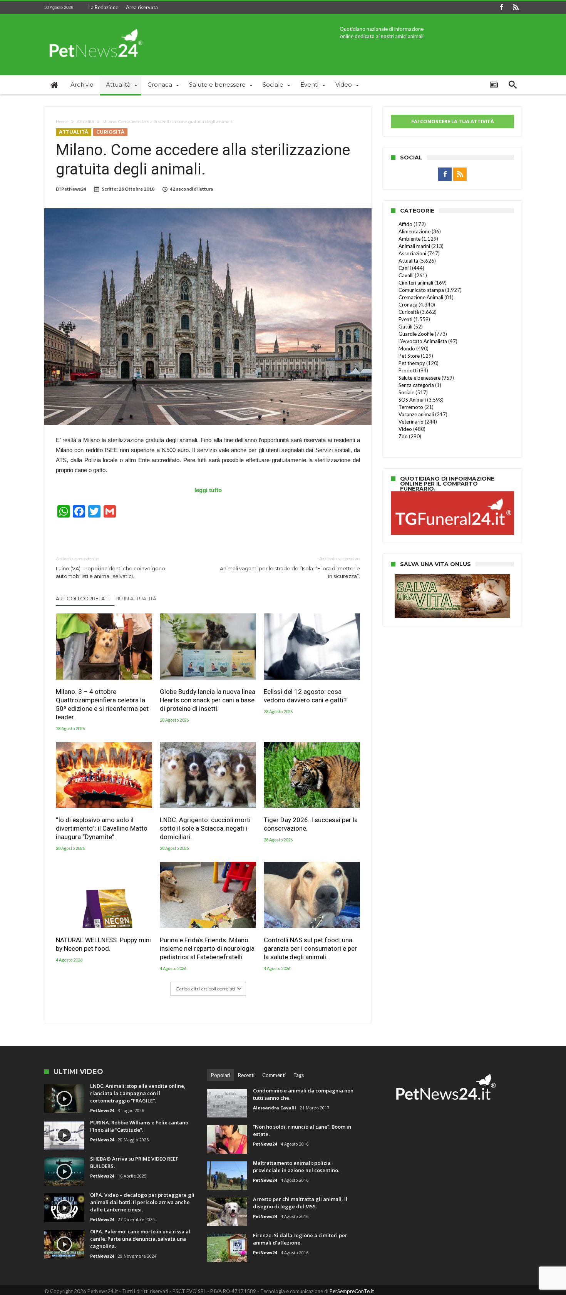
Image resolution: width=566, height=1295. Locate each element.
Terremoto (411, 407)
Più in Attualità (135, 598)
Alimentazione (414, 231)
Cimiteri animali (416, 283)
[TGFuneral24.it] (452, 492)
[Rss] (515, 7)
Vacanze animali (416, 414)
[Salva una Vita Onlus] (452, 578)
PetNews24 (73, 189)
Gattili (405, 326)
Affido (405, 224)
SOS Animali (412, 400)
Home (62, 121)
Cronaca (408, 305)
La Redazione (103, 7)
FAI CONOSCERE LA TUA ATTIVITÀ (452, 121)
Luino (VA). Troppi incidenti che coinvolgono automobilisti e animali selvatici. (110, 567)
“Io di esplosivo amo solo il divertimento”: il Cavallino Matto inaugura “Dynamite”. (101, 828)
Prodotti (408, 370)
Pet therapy (412, 363)
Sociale (406, 392)
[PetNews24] (94, 25)
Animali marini (414, 246)
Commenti (274, 1075)
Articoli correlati (82, 598)
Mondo (407, 348)
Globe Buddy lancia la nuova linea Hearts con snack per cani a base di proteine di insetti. (207, 700)
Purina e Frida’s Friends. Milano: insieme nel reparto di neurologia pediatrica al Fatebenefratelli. (207, 948)
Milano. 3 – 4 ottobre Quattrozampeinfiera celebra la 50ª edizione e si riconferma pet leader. (102, 704)
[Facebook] (501, 7)
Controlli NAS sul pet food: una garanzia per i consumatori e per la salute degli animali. (310, 948)
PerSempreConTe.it (352, 1291)
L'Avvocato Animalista (423, 341)
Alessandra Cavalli (274, 1108)
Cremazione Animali (421, 297)
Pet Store (409, 356)
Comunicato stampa (421, 290)
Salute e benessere (419, 378)
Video (405, 429)
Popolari (220, 1075)
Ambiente (409, 239)
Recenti (246, 1075)
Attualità (85, 121)
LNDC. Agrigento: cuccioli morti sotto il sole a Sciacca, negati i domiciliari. (205, 828)
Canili (405, 268)
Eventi (405, 319)
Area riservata (142, 7)
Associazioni (412, 253)
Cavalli (406, 275)
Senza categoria (416, 385)
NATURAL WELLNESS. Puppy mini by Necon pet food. (103, 944)
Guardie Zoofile (416, 334)
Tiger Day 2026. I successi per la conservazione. (311, 824)
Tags (298, 1075)
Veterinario (411, 422)
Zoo (403, 436)
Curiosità (110, 132)
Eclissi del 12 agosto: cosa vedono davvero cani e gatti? (305, 696)
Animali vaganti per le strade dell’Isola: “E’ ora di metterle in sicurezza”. (290, 567)
